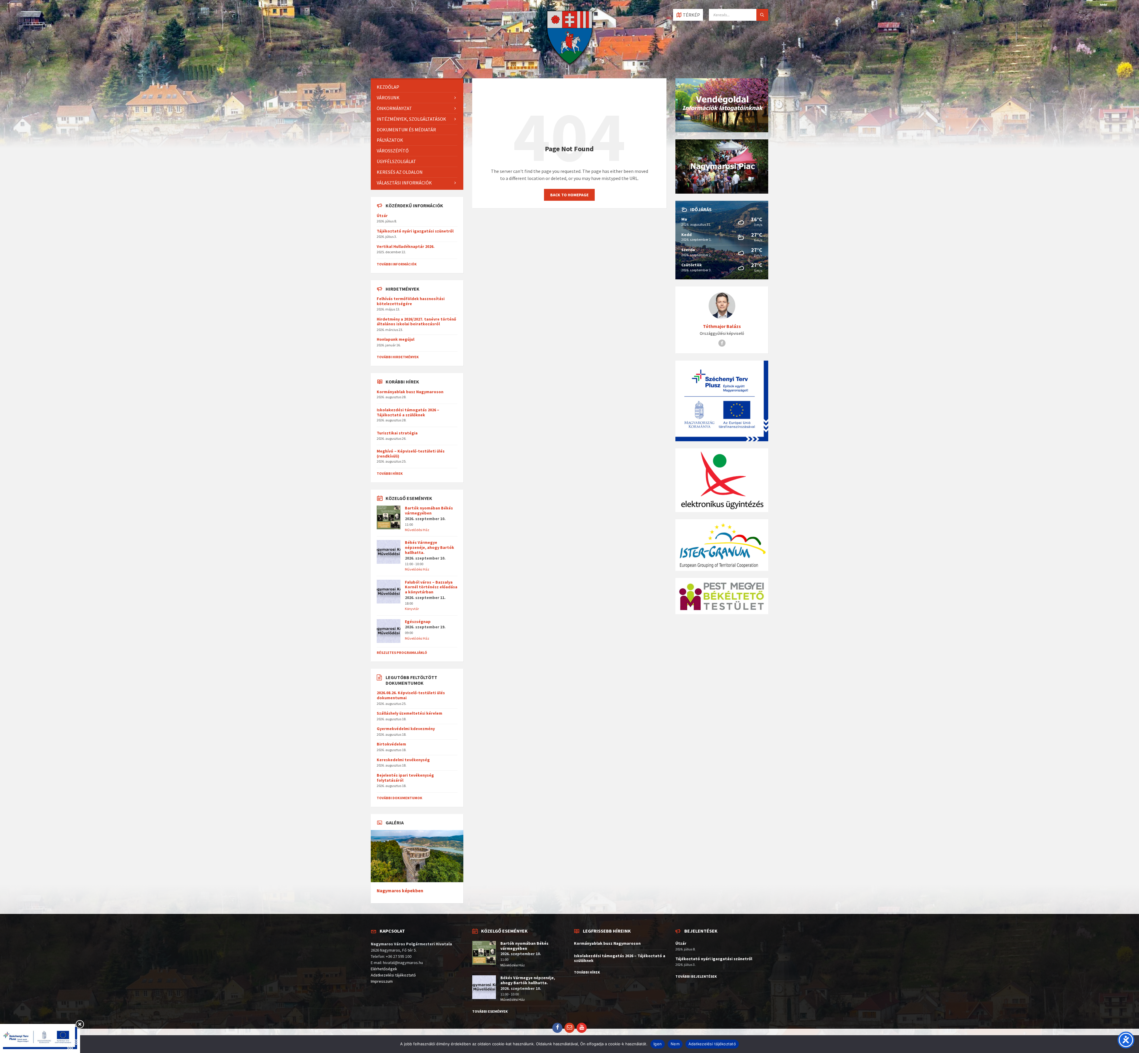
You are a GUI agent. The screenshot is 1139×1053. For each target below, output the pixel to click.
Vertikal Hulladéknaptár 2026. (406, 246)
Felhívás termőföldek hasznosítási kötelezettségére (411, 301)
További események (490, 1011)
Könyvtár (412, 608)
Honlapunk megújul (395, 339)
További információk (397, 264)
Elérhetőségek (384, 968)
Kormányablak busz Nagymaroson (410, 391)
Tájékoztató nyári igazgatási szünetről (415, 231)
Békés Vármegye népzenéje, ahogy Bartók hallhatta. (429, 547)
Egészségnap (418, 621)
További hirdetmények (398, 357)
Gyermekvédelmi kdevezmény (406, 728)
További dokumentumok (399, 798)
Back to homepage (569, 194)
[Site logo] (569, 67)
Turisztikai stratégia (397, 433)
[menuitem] (417, 87)
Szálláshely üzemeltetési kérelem (409, 713)
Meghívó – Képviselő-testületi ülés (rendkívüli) (411, 453)
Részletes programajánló (402, 652)
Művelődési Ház (417, 530)
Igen (657, 1043)
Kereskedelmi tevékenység (403, 759)
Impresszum (382, 981)
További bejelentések (696, 976)
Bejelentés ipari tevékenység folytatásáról (405, 777)
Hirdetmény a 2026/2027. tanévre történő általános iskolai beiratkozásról (416, 321)
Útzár (382, 215)
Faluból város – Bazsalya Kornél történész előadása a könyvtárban (431, 587)
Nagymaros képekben (400, 890)
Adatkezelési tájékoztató (393, 975)
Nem (675, 1043)
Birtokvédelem (391, 744)
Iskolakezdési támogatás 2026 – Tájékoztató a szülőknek (408, 412)
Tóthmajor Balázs (722, 326)
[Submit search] (762, 15)
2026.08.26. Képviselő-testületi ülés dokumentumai (411, 695)
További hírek (390, 473)
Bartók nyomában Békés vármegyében (429, 510)
